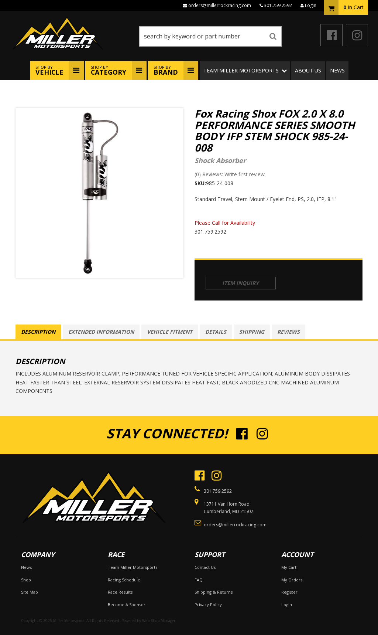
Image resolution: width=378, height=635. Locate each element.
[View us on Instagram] (357, 35)
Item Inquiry (240, 282)
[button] (210, 36)
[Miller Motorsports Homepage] (72, 33)
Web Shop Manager (158, 620)
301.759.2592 (278, 5)
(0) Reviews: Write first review (230, 174)
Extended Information (101, 331)
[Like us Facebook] (331, 35)
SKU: (200, 183)
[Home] (93, 494)
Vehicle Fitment (169, 331)
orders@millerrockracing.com (219, 5)
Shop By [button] (49, 70)
